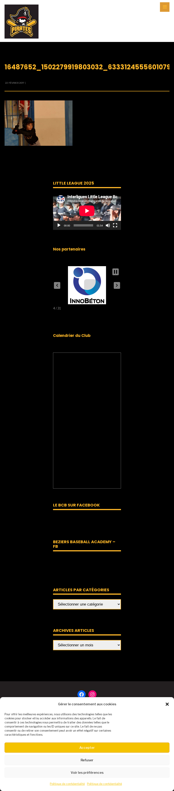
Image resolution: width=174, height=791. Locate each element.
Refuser (87, 760)
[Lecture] (59, 225)
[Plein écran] (115, 225)
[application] (87, 211)
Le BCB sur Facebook (76, 505)
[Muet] (108, 225)
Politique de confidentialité (67, 784)
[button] (167, 704)
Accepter (87, 748)
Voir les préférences (87, 773)
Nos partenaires (69, 249)
